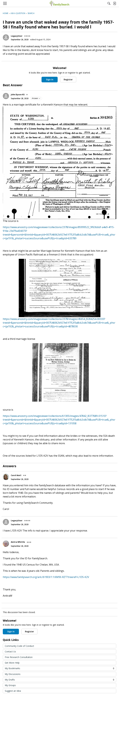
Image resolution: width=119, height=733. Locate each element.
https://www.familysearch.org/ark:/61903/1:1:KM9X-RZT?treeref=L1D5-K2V (46, 577)
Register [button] (68, 79)
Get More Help (12, 662)
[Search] (109, 3)
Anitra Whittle (18, 542)
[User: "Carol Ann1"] (6, 477)
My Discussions (12, 674)
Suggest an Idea (13, 690)
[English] (59, 3)
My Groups (10, 685)
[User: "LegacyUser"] (6, 37)
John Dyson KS (17, 94)
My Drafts (59, 679)
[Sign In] (114, 3)
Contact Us (10, 651)
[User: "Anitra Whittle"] (6, 544)
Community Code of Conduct (19, 645)
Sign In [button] (49, 79)
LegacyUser (16, 36)
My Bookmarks (59, 668)
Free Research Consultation (19, 657)
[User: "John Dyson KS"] (6, 96)
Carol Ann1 (16, 475)
